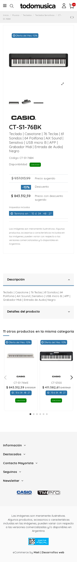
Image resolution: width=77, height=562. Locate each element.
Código (14, 157)
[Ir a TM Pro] (49, 492)
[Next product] (73, 17)
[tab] (38, 279)
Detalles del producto (23, 311)
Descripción (16, 279)
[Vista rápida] (20, 371)
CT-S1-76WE (21, 382)
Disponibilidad (19, 164)
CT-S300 (56, 382)
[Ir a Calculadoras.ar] (24, 492)
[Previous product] (71, 17)
